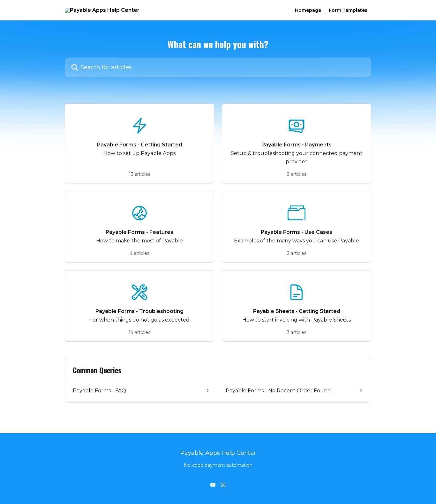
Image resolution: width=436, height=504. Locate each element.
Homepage (308, 10)
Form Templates (348, 10)
